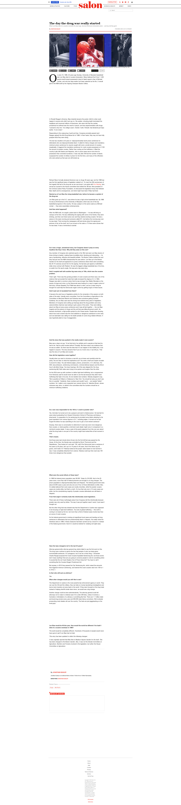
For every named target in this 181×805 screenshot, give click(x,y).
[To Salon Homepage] (90, 5)
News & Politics (55, 6)
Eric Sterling (97, 184)
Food (75, 6)
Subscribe (55, 2)
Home (88, 761)
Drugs (51, 687)
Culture (67, 6)
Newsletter (112, 2)
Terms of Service (89, 772)
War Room (57, 687)
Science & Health (109, 6)
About (88, 763)
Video (129, 6)
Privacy (89, 769)
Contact (89, 767)
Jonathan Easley (55, 29)
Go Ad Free (90, 776)
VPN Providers (90, 799)
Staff (89, 765)
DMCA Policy (90, 801)
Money (121, 6)
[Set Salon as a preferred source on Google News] (94, 71)
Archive (89, 774)
